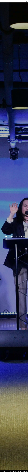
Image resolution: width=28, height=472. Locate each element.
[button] (27, 1)
